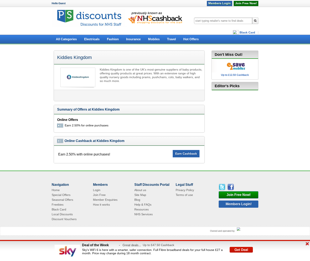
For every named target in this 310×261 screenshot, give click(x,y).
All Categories (66, 39)
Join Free (246, 3)
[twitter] (223, 187)
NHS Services (143, 214)
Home (56, 190)
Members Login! (239, 204)
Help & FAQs (142, 204)
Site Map (140, 195)
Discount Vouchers (64, 219)
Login (219, 3)
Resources (141, 209)
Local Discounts (62, 214)
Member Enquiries (105, 199)
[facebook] (230, 187)
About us (140, 190)
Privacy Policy (185, 190)
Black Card (247, 32)
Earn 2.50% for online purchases (86, 125)
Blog (137, 199)
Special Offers (61, 195)
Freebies (57, 204)
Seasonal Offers (62, 199)
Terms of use (184, 195)
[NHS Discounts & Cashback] (89, 26)
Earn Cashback (186, 153)
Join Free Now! (238, 195)
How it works (101, 204)
